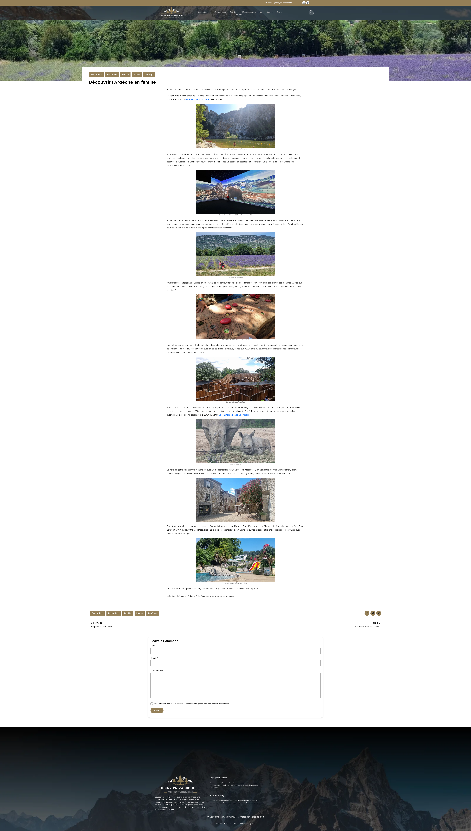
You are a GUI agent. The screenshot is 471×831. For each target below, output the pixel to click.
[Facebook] (307, 2)
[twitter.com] (372, 613)
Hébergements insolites (252, 12)
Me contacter (222, 823)
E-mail (154, 658)
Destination (203, 12)
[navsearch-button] (311, 12)
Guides (269, 12)
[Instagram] (304, 2)
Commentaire (157, 670)
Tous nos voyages (218, 795)
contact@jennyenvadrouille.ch (280, 3)
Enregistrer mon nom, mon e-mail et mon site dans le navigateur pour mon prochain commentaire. (191, 704)
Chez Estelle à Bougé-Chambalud (234, 415)
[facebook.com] (367, 613)
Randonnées (220, 12)
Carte (279, 12)
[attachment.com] (378, 613)
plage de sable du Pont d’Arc (198, 99)
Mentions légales (247, 823)
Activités (233, 12)
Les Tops (149, 74)
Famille (125, 74)
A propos (239, 14)
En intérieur (112, 74)
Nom (153, 645)
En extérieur (96, 74)
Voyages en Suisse (218, 778)
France (137, 74)
